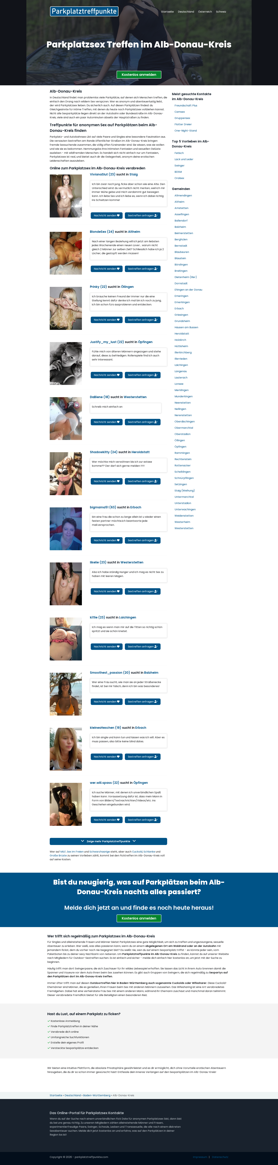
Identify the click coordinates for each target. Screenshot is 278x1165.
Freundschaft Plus (186, 105)
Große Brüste (58, 855)
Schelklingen (182, 472)
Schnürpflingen (184, 478)
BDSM (178, 172)
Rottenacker (183, 465)
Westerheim (182, 522)
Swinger (180, 165)
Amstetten (181, 208)
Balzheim (180, 227)
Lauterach (181, 377)
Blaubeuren (182, 252)
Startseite (167, 12)
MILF (63, 852)
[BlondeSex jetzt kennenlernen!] (66, 253)
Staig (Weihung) (185, 490)
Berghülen (181, 239)
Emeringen (181, 296)
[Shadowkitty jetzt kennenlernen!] (66, 473)
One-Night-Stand (186, 130)
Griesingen (181, 315)
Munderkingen (184, 396)
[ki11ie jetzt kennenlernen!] (66, 639)
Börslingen (181, 264)
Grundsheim (182, 321)
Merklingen (182, 390)
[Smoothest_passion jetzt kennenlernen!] (66, 694)
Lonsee (179, 384)
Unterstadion (183, 503)
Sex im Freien (75, 852)
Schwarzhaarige (99, 852)
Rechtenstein (183, 459)
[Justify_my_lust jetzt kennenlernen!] (66, 363)
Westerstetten (184, 528)
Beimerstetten (184, 233)
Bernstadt (181, 246)
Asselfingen (182, 214)
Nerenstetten (183, 415)
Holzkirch (180, 340)
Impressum (200, 1157)
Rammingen (182, 453)
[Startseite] (84, 11)
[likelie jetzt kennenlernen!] (66, 583)
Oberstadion (182, 434)
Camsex (180, 112)
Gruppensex (182, 118)
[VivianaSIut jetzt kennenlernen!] (66, 196)
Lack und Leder (184, 159)
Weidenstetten (184, 516)
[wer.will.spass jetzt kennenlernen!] (66, 804)
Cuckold (137, 852)
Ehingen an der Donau (188, 290)
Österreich (205, 12)
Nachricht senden (105, 215)
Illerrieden (181, 359)
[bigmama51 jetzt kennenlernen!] (66, 528)
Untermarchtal (184, 497)
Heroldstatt (182, 333)
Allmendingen (183, 195)
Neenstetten (183, 403)
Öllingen (180, 440)
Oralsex (179, 178)
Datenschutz (220, 1157)
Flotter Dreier (183, 124)
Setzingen (181, 484)
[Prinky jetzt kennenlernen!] (66, 308)
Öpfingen (180, 446)
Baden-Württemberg (96, 1095)
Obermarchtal (184, 428)
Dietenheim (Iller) (186, 277)
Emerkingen (182, 302)
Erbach (179, 308)
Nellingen (180, 409)
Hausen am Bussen (186, 327)
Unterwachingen (185, 509)
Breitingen (181, 271)
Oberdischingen (185, 421)
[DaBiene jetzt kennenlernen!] (66, 418)
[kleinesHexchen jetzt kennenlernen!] (66, 749)
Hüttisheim (181, 346)
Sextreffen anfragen (141, 215)
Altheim (179, 202)
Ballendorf (181, 220)
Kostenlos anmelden (139, 74)
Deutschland (186, 12)
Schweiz (221, 12)
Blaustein (180, 258)
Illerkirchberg (183, 352)
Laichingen (181, 365)
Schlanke (149, 852)
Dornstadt (181, 283)
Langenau (181, 371)
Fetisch (179, 153)
